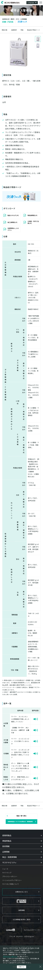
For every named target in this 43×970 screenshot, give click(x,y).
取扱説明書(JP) (32, 215)
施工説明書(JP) (12, 222)
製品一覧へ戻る (21, 816)
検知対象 (4, 30)
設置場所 (14, 30)
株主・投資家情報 (9, 857)
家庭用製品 (6, 841)
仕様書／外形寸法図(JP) (33, 222)
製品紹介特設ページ (33, 30)
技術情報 (6, 846)
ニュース (5, 869)
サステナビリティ (9, 862)
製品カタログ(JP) (13, 215)
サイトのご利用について (10, 884)
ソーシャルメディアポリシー (12, 880)
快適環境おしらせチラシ (13, 229)
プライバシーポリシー (9, 876)
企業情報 (6, 852)
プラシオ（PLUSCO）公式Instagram (21, 936)
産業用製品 (6, 835)
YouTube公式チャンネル (32, 930)
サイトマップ (6, 873)
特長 (22, 30)
